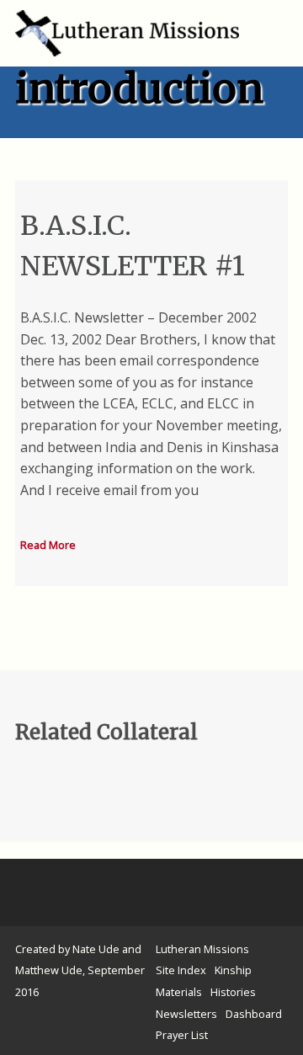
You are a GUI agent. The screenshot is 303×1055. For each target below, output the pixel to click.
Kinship (233, 970)
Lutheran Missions (202, 948)
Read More (48, 544)
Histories (233, 991)
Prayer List (182, 1034)
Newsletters (186, 1013)
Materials (179, 991)
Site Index (181, 970)
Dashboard (254, 1013)
